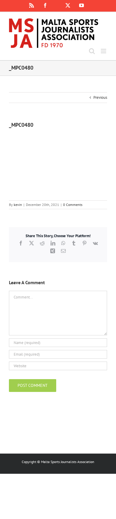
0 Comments (72, 204)
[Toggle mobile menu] (104, 51)
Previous (100, 97)
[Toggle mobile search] (92, 51)
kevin (18, 204)
